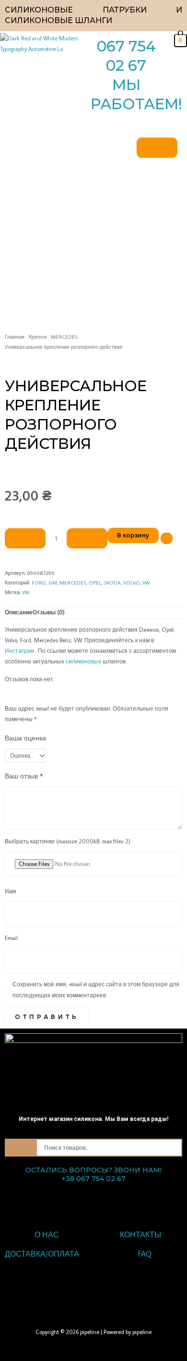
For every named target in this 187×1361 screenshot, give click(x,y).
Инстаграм (19, 650)
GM (52, 582)
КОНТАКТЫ (140, 1234)
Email (11, 937)
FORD (39, 582)
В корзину (133, 535)
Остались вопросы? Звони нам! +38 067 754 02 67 (93, 1174)
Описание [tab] (19, 612)
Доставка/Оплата (42, 1254)
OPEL (95, 582)
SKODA (112, 582)
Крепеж (38, 336)
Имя (10, 891)
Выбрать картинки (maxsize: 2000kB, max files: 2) (67, 841)
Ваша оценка (25, 737)
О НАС (47, 1234)
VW (146, 582)
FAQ (145, 1254)
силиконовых (83, 661)
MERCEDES (64, 336)
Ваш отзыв (24, 775)
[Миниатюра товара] (157, 148)
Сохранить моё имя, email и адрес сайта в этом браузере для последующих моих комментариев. (95, 989)
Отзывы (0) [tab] (49, 612)
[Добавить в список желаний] (167, 538)
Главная (14, 336)
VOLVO (131, 582)
